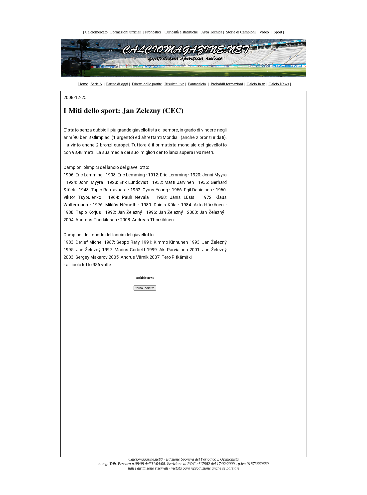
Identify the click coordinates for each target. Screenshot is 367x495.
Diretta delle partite (147, 84)
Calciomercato (96, 32)
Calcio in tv (256, 84)
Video (264, 32)
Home (83, 84)
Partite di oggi (117, 84)
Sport (278, 32)
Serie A (96, 84)
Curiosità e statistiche (181, 32)
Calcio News (279, 84)
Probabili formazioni (227, 84)
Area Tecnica (211, 32)
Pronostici (153, 32)
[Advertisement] (183, 13)
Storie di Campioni (241, 32)
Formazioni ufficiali (125, 32)
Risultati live (174, 84)
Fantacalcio (197, 84)
